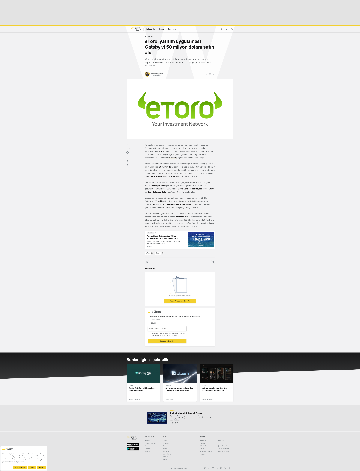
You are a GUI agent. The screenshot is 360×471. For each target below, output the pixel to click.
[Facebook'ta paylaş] (127, 157)
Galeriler (147, 448)
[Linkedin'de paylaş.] (127, 165)
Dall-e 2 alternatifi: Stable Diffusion (186, 413)
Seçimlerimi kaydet (167, 341)
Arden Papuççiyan (134, 399)
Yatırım (147, 37)
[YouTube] (213, 468)
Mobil (165, 448)
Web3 (165, 459)
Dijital (165, 440)
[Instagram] (217, 468)
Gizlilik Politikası (223, 448)
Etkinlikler (172, 29)
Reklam (202, 448)
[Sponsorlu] (201, 239)
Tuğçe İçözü (169, 399)
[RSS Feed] (229, 468)
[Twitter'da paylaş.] (127, 161)
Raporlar (147, 451)
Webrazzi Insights (150, 443)
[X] (204, 468)
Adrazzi (149, 246)
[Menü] (127, 29)
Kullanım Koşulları (223, 451)
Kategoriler (150, 29)
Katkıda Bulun (204, 446)
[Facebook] (225, 468)
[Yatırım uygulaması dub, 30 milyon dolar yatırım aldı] (216, 373)
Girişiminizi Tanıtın (206, 451)
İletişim (202, 454)
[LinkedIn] (208, 468)
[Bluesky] (221, 468)
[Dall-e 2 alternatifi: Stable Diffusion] (157, 418)
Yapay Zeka (168, 385)
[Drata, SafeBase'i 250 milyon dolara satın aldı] (143, 373)
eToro (148, 253)
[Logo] (136, 29)
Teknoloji (166, 451)
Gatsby (158, 253)
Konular (162, 29)
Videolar (147, 446)
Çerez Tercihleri (223, 446)
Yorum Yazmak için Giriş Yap (180, 301)
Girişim (165, 446)
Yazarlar (202, 443)
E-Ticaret (166, 443)
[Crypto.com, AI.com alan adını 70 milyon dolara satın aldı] (180, 373)
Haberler (147, 440)
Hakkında (203, 440)
